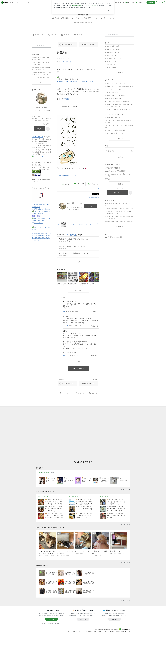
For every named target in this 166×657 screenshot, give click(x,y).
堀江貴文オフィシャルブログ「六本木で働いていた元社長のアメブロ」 (119, 212)
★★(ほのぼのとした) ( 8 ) (113, 55)
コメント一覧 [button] (95, 188)
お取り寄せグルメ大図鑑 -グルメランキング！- (118, 204)
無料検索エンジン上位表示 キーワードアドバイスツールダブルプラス (119, 105)
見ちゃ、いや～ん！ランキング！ (115, 83)
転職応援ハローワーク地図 (113, 98)
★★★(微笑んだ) (66, 62)
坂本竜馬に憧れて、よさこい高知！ (116, 95)
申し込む (114, 619)
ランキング (78, 175)
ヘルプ (128, 631)
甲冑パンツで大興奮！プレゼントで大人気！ (41, 63)
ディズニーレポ (73, 496)
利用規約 (90, 631)
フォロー (90, 206)
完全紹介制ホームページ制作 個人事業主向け (119, 221)
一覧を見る (119, 72)
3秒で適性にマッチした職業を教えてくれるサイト (41, 68)
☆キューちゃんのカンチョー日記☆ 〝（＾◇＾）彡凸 (119, 175)
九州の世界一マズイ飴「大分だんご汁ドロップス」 (41, 58)
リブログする (94, 184)
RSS (109, 234)
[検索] (131, 35)
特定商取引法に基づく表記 (117, 631)
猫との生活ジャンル (44, 472)
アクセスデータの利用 (101, 631)
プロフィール (37, 110)
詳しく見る (83, 619)
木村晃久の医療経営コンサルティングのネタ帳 (119, 208)
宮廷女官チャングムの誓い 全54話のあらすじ (119, 86)
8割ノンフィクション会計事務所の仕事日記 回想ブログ (119, 121)
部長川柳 (62, 52)
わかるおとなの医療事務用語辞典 (115, 130)
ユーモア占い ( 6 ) (110, 64)
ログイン (160, 2)
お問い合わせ (81, 631)
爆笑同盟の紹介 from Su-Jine (41, 209)
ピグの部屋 (46, 110)
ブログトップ (39, 35)
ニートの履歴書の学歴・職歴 (69, 44)
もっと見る (78, 262)
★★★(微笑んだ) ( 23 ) (112, 52)
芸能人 (53, 472)
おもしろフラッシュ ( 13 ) (113, 61)
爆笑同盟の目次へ (65, 175)
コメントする (80, 368)
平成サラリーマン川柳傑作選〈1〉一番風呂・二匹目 (75, 82)
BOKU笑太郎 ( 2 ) (110, 67)
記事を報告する (95, 197)
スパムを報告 (71, 631)
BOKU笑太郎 (41, 107)
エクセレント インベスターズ (114, 114)
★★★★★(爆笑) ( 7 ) (112, 46)
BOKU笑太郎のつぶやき (112, 92)
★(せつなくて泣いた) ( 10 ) (113, 58)
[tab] (44, 472)
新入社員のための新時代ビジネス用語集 (117, 101)
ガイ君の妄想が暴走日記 (112, 168)
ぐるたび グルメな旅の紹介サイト (115, 133)
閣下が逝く (108, 179)
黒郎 (64, 311)
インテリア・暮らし (105, 496)
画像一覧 (66, 35)
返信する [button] (95, 311)
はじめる (51, 619)
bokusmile (65, 326)
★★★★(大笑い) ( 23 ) (112, 49)
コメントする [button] (80, 184)
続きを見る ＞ (47, 124)
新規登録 (150, 2)
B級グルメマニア (43, 496)
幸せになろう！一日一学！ (113, 89)
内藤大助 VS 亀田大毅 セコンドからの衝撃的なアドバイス (41, 73)
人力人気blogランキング (112, 117)
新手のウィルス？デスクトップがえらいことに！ (90, 44)
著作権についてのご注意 (115, 237)
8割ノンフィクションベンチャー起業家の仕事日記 (119, 126)
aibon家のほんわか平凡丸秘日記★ (115, 171)
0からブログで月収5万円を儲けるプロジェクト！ (118, 110)
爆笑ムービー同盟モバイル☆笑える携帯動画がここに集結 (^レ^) (119, 217)
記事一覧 (53, 35)
